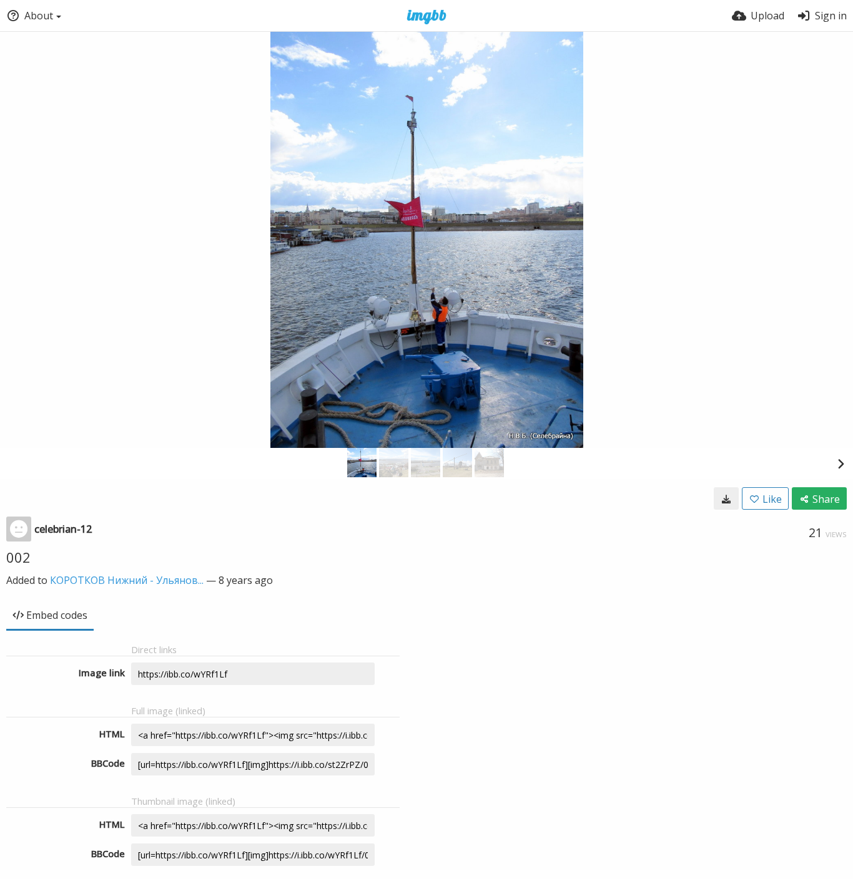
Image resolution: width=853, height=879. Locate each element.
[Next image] (840, 463)
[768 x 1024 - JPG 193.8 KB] (726, 498)
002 (18, 557)
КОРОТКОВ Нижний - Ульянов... (127, 580)
